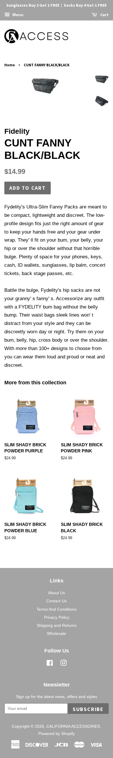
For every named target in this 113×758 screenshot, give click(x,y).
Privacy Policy (56, 617)
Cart (104, 14)
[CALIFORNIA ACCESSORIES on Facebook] (49, 664)
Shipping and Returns (56, 625)
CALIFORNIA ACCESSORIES (73, 726)
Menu (17, 14)
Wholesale (56, 633)
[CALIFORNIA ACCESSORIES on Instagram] (63, 664)
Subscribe (88, 709)
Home (9, 65)
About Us (56, 592)
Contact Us (56, 601)
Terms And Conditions (56, 609)
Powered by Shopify (56, 733)
